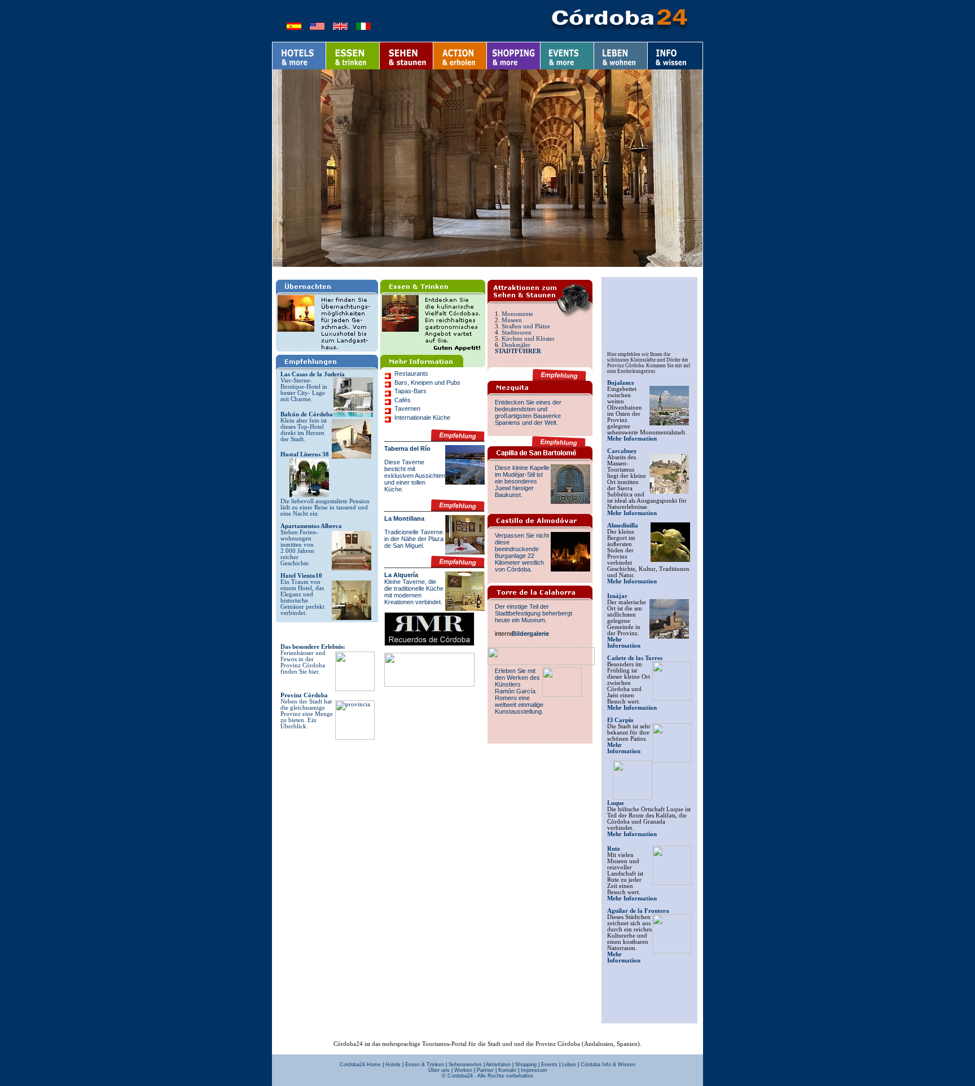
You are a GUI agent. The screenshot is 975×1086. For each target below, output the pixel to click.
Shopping (526, 1064)
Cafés (402, 400)
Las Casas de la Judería (312, 374)
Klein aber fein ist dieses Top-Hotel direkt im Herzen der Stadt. (303, 429)
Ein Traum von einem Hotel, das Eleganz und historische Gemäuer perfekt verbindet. (302, 597)
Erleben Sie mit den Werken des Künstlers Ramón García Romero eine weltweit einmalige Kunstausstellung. (519, 691)
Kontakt (507, 1070)
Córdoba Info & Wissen (608, 1064)
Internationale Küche (422, 417)
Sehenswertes (465, 1064)
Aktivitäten (498, 1064)
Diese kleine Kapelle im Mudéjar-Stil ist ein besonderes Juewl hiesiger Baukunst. (522, 481)
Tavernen (407, 408)
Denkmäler (516, 345)
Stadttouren (517, 332)
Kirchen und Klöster (528, 339)
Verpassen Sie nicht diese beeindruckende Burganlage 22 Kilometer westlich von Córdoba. (522, 552)
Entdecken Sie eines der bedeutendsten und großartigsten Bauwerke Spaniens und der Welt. (528, 412)
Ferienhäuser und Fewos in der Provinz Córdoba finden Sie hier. (303, 662)
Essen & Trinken (424, 1064)
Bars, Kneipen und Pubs (427, 382)
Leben (569, 1064)
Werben (463, 1070)
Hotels (393, 1064)
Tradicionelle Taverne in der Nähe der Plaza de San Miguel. (413, 539)
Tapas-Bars (410, 391)
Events (549, 1064)
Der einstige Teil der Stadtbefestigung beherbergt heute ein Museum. (533, 613)
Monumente (517, 314)
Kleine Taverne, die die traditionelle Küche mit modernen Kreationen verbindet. (413, 591)
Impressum (534, 1070)
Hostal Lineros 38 (304, 454)
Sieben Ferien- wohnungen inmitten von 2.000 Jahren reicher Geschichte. (299, 547)
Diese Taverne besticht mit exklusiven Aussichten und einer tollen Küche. (414, 476)
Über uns (439, 1070)
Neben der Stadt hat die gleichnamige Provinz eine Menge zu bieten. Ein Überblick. (306, 713)
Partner (485, 1070)
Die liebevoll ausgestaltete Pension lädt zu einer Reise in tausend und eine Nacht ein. (325, 507)
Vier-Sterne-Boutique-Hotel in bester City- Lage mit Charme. (303, 389)
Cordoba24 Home (360, 1064)
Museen (512, 320)
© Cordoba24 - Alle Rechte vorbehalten (487, 1076)
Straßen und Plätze (526, 326)
